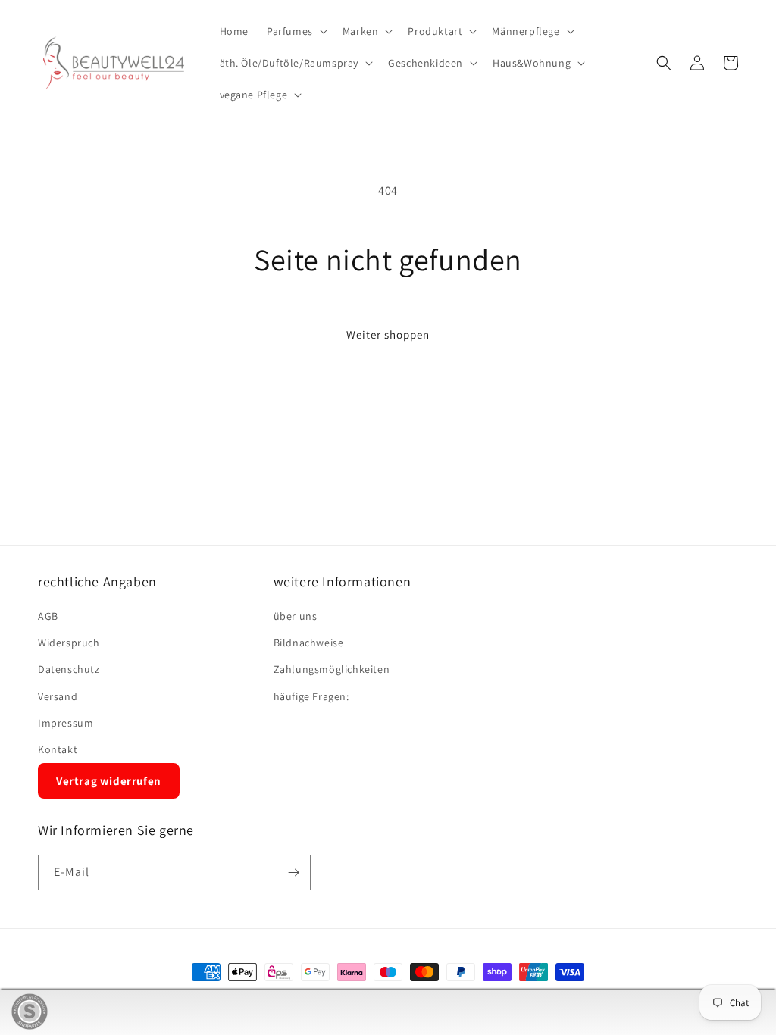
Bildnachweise (309, 642)
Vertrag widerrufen (108, 781)
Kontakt (57, 749)
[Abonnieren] (293, 872)
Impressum (65, 723)
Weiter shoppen (388, 334)
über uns (296, 616)
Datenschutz (69, 669)
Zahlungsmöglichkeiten (332, 669)
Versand (57, 696)
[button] (295, 31)
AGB (48, 616)
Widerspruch (69, 642)
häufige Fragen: (311, 696)
